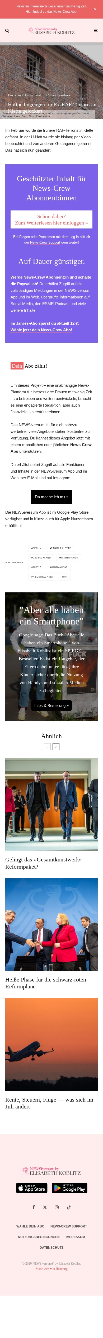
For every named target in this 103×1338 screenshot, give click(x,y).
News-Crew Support (45, 242)
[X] (45, 1207)
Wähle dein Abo (30, 1226)
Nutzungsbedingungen (39, 1237)
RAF (65, 577)
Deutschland (42, 558)
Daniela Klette (61, 548)
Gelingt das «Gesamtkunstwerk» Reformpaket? (43, 863)
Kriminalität (59, 567)
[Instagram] (57, 1207)
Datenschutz (51, 1247)
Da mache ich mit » (51, 497)
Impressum (75, 1237)
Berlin (37, 548)
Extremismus (69, 558)
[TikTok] (69, 1207)
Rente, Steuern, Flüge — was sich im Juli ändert (49, 1103)
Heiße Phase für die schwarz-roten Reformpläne (45, 983)
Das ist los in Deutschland (24, 95)
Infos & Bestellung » (51, 705)
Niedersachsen (43, 577)
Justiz (37, 567)
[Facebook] (34, 1207)
